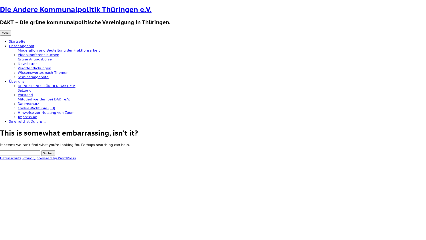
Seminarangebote (33, 77)
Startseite (17, 41)
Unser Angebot (21, 46)
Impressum (27, 117)
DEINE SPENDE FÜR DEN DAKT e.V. (46, 86)
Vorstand (25, 94)
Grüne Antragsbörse (35, 59)
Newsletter (27, 63)
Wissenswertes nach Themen (43, 72)
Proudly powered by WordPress (49, 158)
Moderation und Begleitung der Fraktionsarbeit (59, 50)
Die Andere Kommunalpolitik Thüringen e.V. (76, 9)
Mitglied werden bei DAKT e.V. (44, 99)
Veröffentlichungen (34, 68)
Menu (6, 33)
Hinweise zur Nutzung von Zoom (46, 112)
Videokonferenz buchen (38, 54)
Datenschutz (28, 103)
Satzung (25, 90)
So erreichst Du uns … (28, 121)
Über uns (16, 81)
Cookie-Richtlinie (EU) (36, 108)
